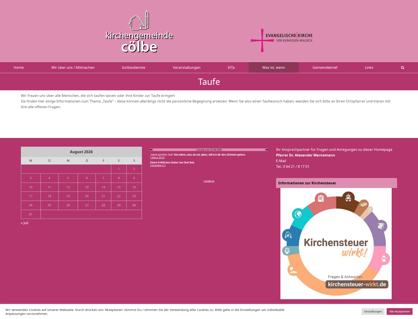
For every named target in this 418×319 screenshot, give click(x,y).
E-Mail (281, 160)
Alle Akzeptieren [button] (399, 311)
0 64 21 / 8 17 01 (296, 166)
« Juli (24, 222)
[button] (402, 67)
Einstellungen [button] (373, 311)
